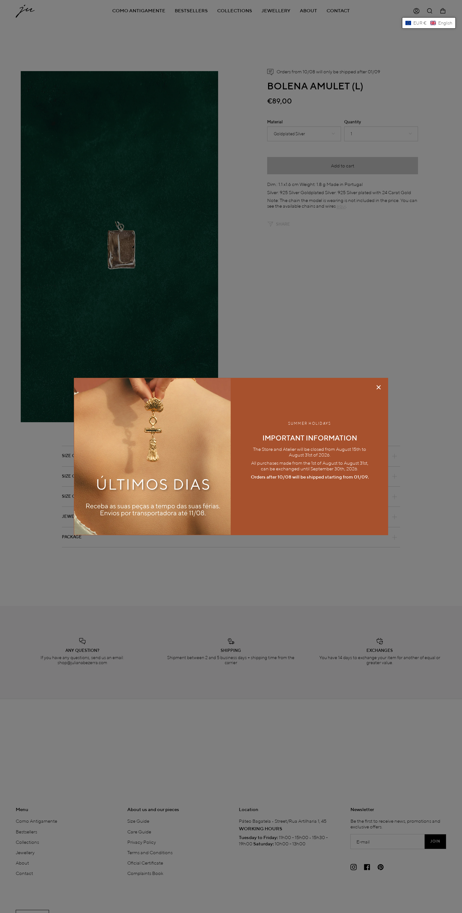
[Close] (379, 387)
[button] (428, 23)
